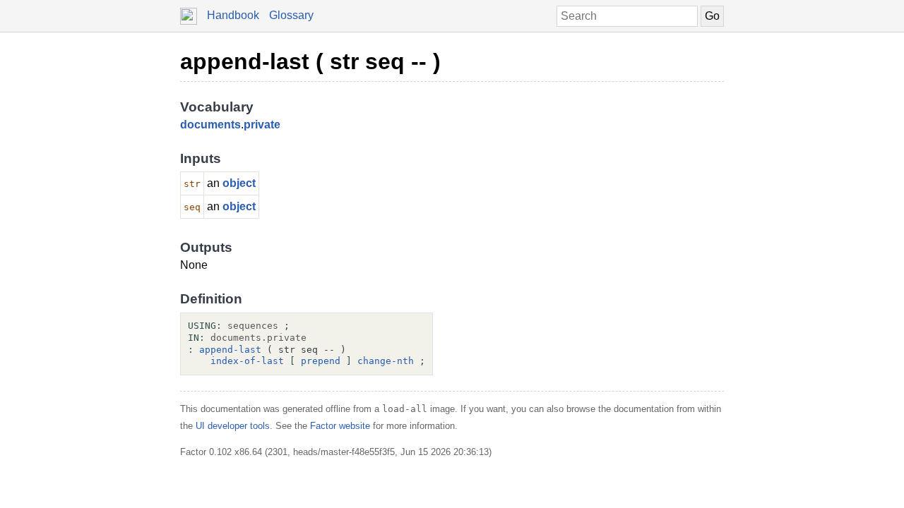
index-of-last (247, 361)
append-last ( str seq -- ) (310, 61)
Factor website (340, 426)
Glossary (291, 15)
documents (210, 125)
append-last (230, 349)
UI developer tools (233, 426)
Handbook (233, 15)
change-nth (385, 361)
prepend (320, 361)
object (239, 183)
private (262, 125)
